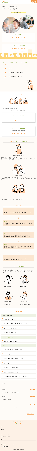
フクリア (19, 423)
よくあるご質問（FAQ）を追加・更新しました (10, 392)
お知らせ (32, 389)
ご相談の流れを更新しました (7, 399)
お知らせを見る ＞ (30, 413)
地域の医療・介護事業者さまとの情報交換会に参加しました (13, 407)
